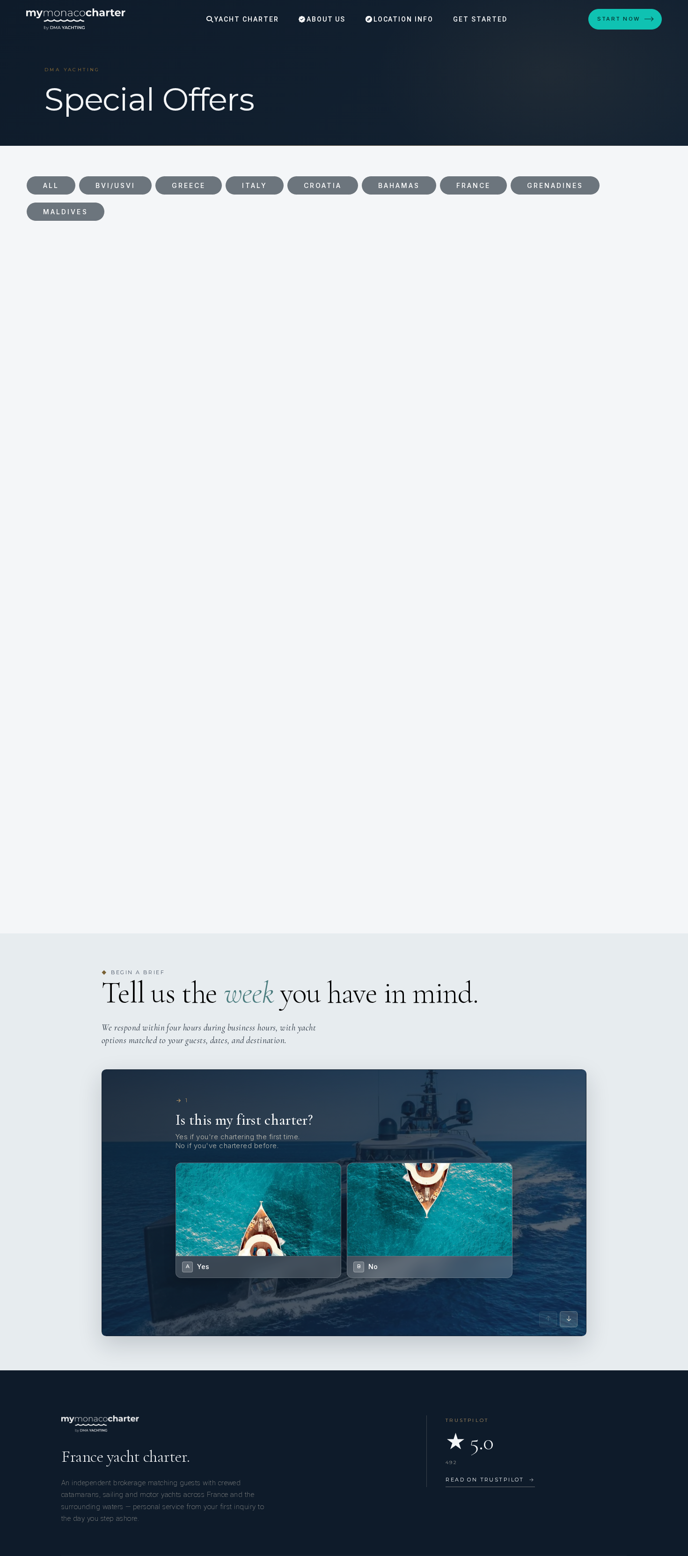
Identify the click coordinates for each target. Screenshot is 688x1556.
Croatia (323, 185)
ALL (51, 185)
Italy (254, 185)
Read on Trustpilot (490, 1479)
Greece (188, 185)
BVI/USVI (115, 185)
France (473, 185)
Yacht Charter (245, 19)
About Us (325, 19)
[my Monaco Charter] (75, 19)
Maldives (65, 212)
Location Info (402, 19)
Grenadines (555, 185)
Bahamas (399, 185)
